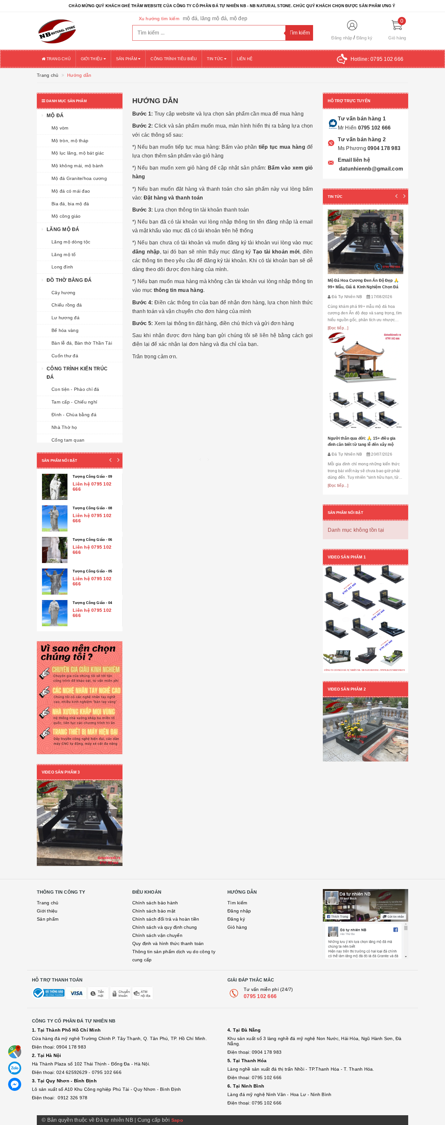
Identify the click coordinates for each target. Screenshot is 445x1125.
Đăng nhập (341, 37)
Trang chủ (58, 59)
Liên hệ (245, 59)
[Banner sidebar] (79, 669)
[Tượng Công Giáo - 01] (55, 550)
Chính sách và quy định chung (164, 899)
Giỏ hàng (237, 899)
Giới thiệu (92, 59)
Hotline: (377, 59)
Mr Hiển (347, 127)
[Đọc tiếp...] (338, 328)
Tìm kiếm (237, 874)
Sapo (177, 1092)
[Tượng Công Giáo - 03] (55, 487)
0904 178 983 (383, 148)
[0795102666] (14, 1084)
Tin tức (215, 59)
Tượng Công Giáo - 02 (93, 508)
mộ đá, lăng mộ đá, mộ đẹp (215, 18)
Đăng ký (364, 37)
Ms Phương (352, 148)
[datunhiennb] (79, 31)
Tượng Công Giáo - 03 (93, 476)
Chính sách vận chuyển (157, 907)
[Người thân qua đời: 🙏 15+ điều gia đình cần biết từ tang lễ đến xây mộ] (366, 382)
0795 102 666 (373, 127)
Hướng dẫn (155, 101)
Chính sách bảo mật (154, 882)
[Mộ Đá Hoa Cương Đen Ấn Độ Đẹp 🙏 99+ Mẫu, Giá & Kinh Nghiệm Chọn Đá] (366, 242)
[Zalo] (14, 1068)
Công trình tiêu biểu (174, 59)
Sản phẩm (127, 59)
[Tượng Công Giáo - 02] (55, 518)
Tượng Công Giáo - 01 (93, 540)
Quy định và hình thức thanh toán (168, 915)
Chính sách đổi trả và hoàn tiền (165, 891)
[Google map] (14, 1051)
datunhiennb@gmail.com (370, 168)
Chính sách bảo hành (155, 874)
